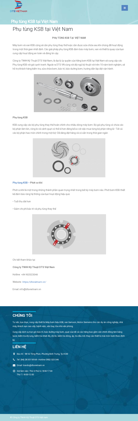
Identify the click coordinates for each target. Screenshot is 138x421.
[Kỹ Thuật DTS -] (18, 6)
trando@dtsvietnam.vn (34, 365)
